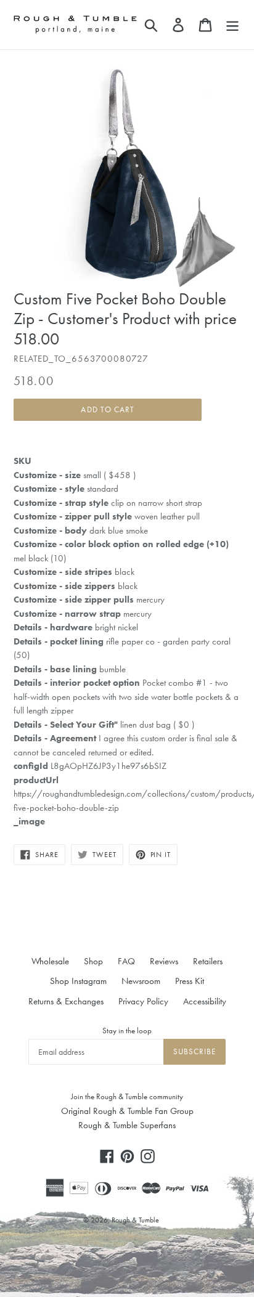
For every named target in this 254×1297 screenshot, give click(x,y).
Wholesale (50, 961)
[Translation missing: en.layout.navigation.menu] (232, 24)
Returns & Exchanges (66, 1001)
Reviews (164, 961)
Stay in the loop (127, 1031)
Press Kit (189, 981)
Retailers (208, 961)
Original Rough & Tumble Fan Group (127, 1111)
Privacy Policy (143, 1001)
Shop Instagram (78, 981)
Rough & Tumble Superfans (127, 1125)
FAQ (126, 961)
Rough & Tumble (135, 1220)
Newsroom (140, 981)
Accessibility (204, 1001)
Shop (93, 961)
